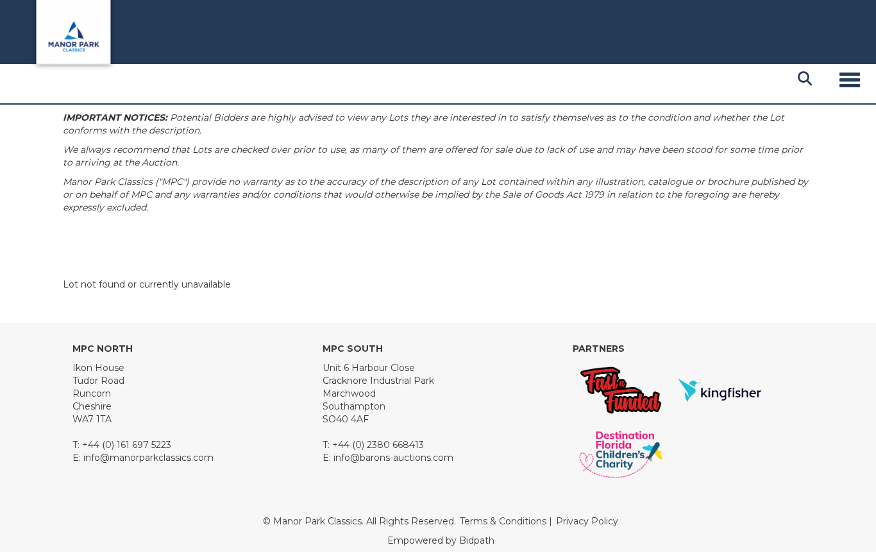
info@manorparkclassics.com (148, 457)
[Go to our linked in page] (138, 499)
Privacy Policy (587, 521)
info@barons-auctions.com (393, 457)
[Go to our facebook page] (84, 499)
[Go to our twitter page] (111, 499)
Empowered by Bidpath (440, 540)
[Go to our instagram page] (191, 499)
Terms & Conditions (503, 521)
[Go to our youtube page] (165, 499)
